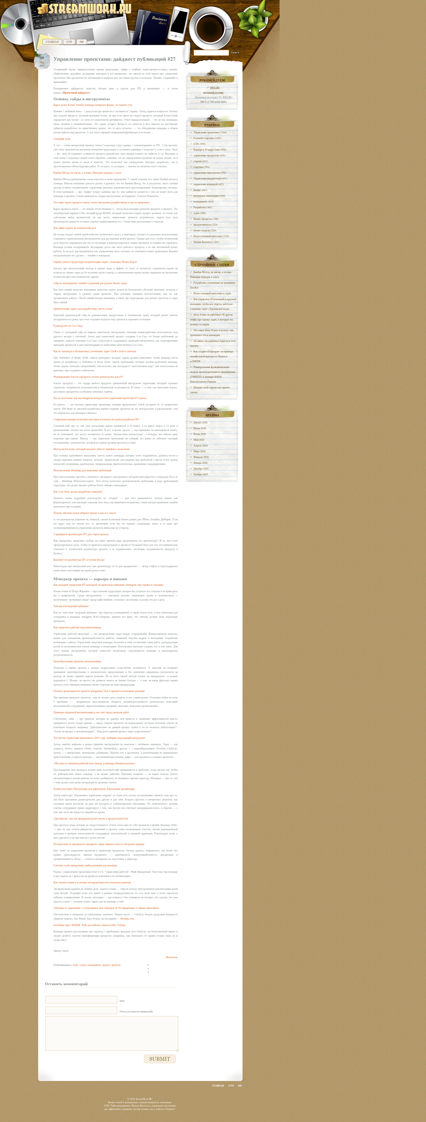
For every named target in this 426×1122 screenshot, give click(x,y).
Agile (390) (199, 213)
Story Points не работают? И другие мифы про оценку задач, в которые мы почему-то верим (211, 319)
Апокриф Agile (61, 138)
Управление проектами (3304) (210, 132)
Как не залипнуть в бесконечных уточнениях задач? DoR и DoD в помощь (94, 351)
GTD (69, 42)
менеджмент (94, 965)
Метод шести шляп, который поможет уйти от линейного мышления (91, 449)
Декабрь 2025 (201, 468)
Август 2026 (200, 422)
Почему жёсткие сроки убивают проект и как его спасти (84, 513)
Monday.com (127, 918)
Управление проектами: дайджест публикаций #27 (114, 59)
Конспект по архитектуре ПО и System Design (79, 559)
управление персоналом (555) (209, 172)
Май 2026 (198, 439)
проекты (115, 965)
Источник (172, 957)
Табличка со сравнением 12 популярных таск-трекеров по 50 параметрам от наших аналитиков (106, 908)
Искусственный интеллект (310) (211, 236)
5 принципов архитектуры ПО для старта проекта (80, 534)
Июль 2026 (199, 428)
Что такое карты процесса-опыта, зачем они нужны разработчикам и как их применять (101, 202)
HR (82, 42)
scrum (82, 965)
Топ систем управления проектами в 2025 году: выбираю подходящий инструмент (99, 737)
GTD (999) (199, 143)
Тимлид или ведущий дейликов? (71, 606)
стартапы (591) (201, 167)
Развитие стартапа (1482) (207, 138)
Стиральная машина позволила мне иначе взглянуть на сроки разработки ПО (96, 419)
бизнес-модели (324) (204, 230)
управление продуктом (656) (209, 155)
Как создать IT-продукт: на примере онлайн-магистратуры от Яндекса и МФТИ (211, 356)
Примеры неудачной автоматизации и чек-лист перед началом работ (91, 712)
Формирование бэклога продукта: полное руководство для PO (88, 376)
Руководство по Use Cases (68, 325)
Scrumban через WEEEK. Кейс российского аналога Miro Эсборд (89, 925)
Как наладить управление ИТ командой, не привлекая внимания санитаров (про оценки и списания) (108, 584)
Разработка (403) (202, 207)
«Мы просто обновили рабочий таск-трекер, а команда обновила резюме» (94, 763)
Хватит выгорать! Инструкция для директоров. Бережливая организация (94, 788)
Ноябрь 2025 (200, 474)
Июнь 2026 (199, 434)
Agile (75, 965)
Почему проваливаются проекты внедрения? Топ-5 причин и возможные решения (99, 691)
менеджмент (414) (203, 201)
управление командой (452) (208, 184)
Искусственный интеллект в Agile (212, 293)
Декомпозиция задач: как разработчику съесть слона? (83, 308)
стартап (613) (200, 161)
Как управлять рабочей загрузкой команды (77, 627)
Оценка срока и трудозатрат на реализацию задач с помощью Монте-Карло (95, 261)
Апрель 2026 (200, 445)
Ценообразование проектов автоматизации (77, 661)
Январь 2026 (200, 462)
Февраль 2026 (201, 457)
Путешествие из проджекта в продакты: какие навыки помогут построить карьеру (98, 844)
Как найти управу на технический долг (74, 228)
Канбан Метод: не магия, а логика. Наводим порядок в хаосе (87, 172)
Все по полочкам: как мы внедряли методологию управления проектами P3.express (100, 398)
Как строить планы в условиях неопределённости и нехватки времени (92, 882)
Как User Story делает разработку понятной (77, 491)
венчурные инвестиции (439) (209, 195)
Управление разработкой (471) (210, 178)
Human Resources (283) (206, 242)
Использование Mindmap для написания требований (82, 470)
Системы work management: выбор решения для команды (85, 865)
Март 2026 (199, 451)
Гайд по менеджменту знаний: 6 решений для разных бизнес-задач (90, 283)
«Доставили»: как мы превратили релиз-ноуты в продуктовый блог (90, 818)
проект (106, 965)
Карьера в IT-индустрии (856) (209, 149)
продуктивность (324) (205, 224)
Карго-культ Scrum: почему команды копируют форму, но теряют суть (92, 104)
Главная (52, 42)
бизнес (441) (200, 190)
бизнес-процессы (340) (206, 218)
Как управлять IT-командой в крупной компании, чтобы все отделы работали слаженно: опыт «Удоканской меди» (213, 303)
